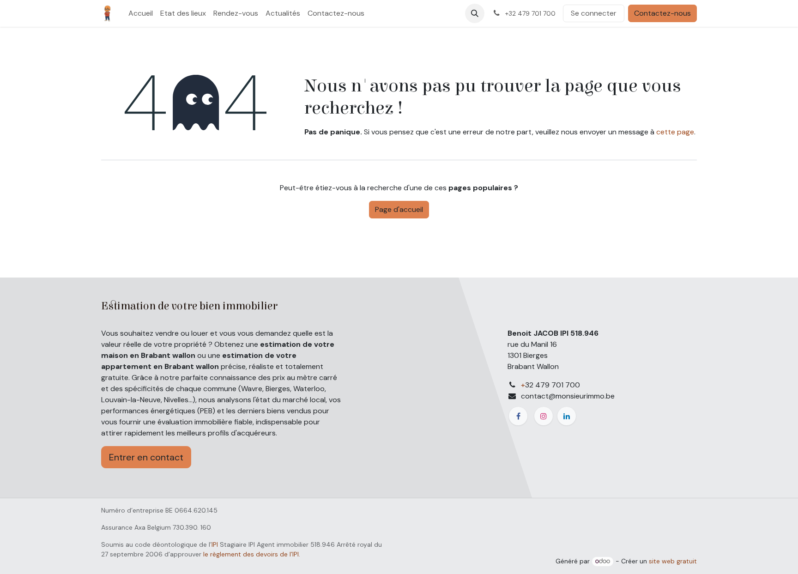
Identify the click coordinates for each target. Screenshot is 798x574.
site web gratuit (673, 561)
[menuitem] (141, 13)
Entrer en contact (146, 457)
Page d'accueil (399, 209)
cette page (675, 132)
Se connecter (594, 13)
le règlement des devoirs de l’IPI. (251, 554)
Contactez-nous (662, 13)
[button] (474, 13)
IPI (215, 544)
